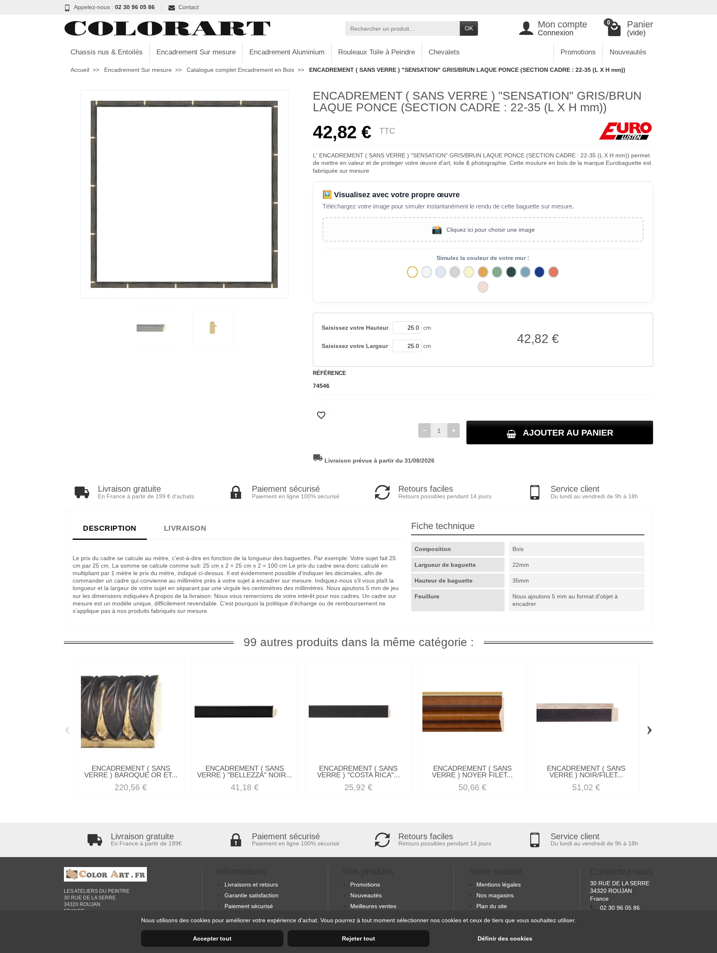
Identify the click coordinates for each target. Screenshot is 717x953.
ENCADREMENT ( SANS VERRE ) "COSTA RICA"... (358, 771)
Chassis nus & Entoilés (107, 52)
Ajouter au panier (568, 432)
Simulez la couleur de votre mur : (483, 258)
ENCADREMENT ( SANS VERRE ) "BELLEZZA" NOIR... (244, 771)
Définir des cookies (505, 938)
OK (469, 28)
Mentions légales (498, 884)
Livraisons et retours (251, 884)
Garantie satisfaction (251, 895)
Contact (188, 7)
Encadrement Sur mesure (196, 52)
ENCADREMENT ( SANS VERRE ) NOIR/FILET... (586, 771)
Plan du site (491, 906)
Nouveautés (628, 52)
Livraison (185, 528)
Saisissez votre (355, 327)
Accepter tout (212, 938)
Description (110, 528)
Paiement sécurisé (248, 906)
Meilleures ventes (373, 906)
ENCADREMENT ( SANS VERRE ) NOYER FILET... (472, 771)
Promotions (578, 52)
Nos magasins (495, 895)
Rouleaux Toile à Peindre (376, 52)
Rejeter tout (358, 938)
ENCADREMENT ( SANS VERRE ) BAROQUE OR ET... (131, 771)
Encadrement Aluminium (286, 52)
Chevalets (444, 52)
